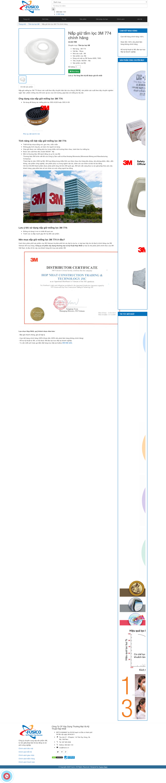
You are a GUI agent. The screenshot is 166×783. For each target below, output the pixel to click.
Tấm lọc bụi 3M (33, 24)
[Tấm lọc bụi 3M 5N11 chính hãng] (142, 132)
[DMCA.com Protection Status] (57, 757)
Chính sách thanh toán (27, 762)
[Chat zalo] (83, 779)
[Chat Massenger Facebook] (83, 772)
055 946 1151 (67, 343)
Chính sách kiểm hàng (27, 758)
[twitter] (58, 751)
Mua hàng (75, 71)
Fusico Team (103, 767)
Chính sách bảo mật (26, 748)
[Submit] (53, 9)
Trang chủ (22, 24)
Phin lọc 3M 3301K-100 (31, 134)
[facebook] (61, 751)
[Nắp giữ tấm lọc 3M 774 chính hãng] (41, 51)
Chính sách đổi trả (25, 752)
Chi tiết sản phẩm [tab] (26, 87)
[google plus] (65, 751)
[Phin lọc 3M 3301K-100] (37, 117)
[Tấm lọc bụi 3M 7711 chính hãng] (142, 85)
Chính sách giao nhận (26, 755)
